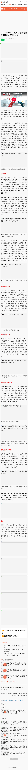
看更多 (14, 758)
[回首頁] (4, 2)
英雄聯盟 (8, 9)
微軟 (15, 681)
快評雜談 (20, 4)
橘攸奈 (13, 9)
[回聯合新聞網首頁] (1, 2)
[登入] (24, 1)
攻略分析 (3, 4)
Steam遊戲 (20, 9)
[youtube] (22, 1)
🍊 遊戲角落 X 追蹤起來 (10, 636)
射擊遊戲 (10, 681)
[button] (26, 1)
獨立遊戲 (4, 681)
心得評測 (8, 4)
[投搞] (20, 1)
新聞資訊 (14, 4)
